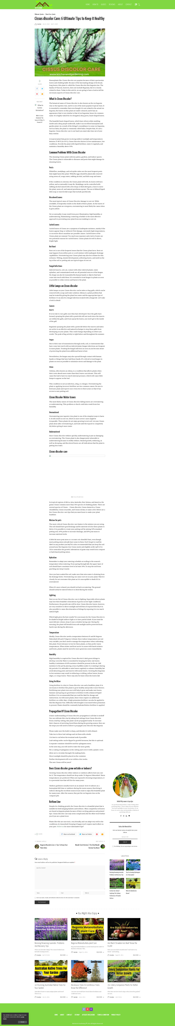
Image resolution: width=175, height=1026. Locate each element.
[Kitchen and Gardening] (44, 4)
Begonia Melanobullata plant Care (84, 943)
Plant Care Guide (50, 14)
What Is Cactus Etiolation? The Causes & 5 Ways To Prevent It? (39, 119)
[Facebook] (37, 88)
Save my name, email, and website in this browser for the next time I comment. (58, 897)
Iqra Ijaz (39, 24)
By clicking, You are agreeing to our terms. (125, 846)
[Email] (42, 94)
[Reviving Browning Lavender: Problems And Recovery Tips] (117, 864)
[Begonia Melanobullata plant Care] (87, 929)
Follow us (60, 826)
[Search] (138, 4)
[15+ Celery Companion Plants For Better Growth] (124, 971)
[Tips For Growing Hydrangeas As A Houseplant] (133, 864)
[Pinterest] (37, 94)
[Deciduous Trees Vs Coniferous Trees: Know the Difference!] (87, 971)
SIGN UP (125, 842)
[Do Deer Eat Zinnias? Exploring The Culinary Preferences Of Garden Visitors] (117, 883)
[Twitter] (42, 88)
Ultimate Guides (39, 14)
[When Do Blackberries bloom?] (133, 883)
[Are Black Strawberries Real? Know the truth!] (124, 929)
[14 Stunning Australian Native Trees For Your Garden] (51, 971)
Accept (22, 1022)
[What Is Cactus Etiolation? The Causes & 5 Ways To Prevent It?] (39, 109)
